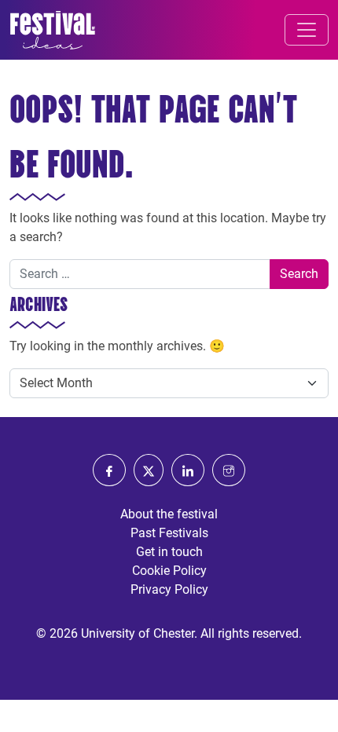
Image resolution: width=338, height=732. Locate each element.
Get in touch (169, 551)
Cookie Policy (169, 570)
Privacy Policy (169, 589)
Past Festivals (169, 532)
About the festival (169, 514)
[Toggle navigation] (307, 30)
